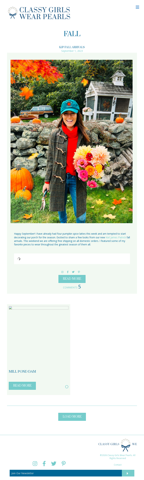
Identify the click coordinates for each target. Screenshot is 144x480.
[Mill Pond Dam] (38, 335)
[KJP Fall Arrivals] (72, 141)
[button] (72, 417)
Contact (118, 464)
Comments (72, 287)
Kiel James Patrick (116, 237)
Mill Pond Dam (22, 372)
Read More (72, 279)
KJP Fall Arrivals (72, 47)
